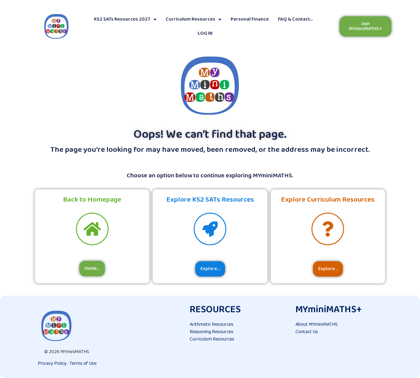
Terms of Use (83, 363)
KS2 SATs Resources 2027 (122, 19)
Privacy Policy (52, 363)
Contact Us (306, 332)
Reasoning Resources (211, 332)
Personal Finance (250, 19)
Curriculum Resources (190, 19)
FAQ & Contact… (295, 19)
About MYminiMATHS (316, 324)
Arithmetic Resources (211, 324)
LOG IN (205, 33)
